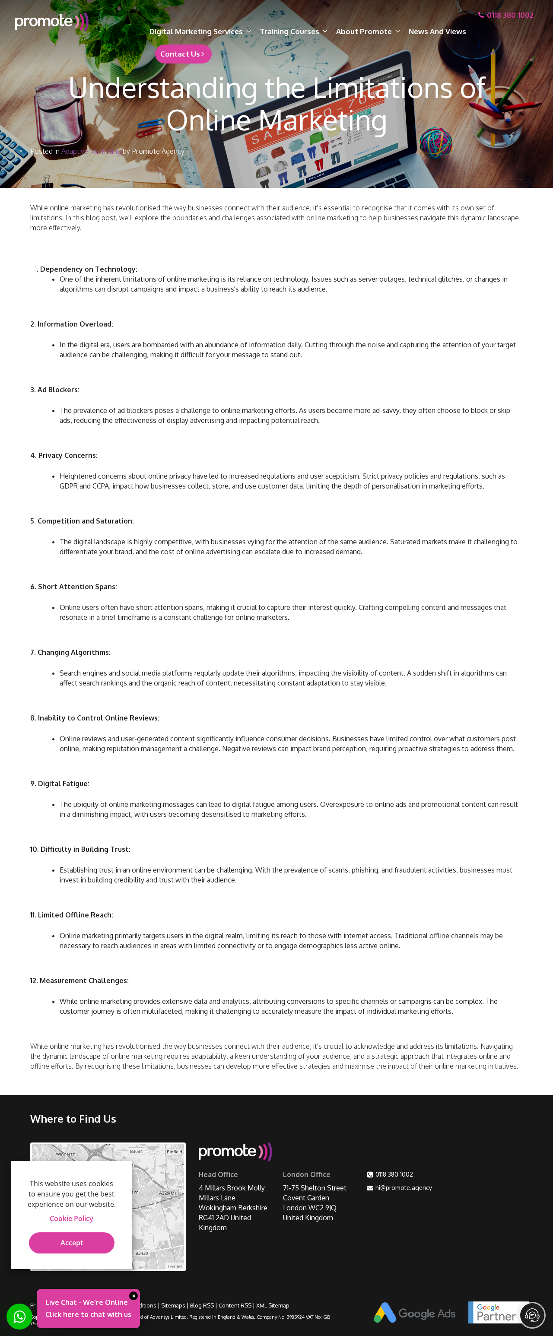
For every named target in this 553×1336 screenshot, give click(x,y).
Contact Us (180, 53)
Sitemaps (173, 1305)
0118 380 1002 (394, 1174)
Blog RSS (202, 1305)
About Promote (364, 31)
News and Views (437, 31)
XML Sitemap (272, 1305)
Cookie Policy (71, 1218)
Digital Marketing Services (196, 31)
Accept (71, 1242)
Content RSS (235, 1305)
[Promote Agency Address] (235, 1153)
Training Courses (289, 31)
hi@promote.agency (403, 1187)
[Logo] (73, 22)
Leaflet (175, 1266)
